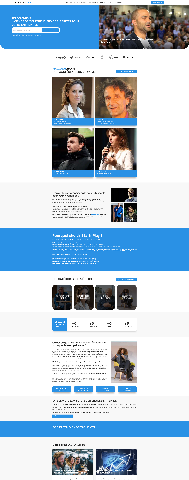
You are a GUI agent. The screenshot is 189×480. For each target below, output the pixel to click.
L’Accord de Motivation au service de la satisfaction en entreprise (71, 471)
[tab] (143, 48)
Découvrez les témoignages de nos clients (65, 432)
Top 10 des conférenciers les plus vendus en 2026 (114, 471)
